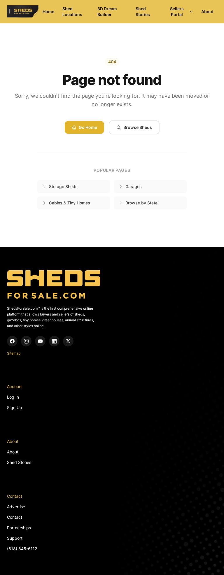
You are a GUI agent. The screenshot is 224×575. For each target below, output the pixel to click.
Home (48, 11)
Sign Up (14, 407)
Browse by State (141, 202)
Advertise (16, 506)
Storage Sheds (63, 186)
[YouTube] (40, 341)
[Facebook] (12, 341)
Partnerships (19, 527)
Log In (13, 397)
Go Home (88, 127)
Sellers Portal (177, 11)
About (207, 11)
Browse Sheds (137, 127)
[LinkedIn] (54, 341)
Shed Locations (72, 11)
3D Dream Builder (107, 11)
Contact (14, 517)
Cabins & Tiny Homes (69, 202)
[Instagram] (26, 341)
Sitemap (13, 353)
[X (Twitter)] (68, 341)
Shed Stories (143, 11)
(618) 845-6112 (22, 548)
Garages (133, 186)
